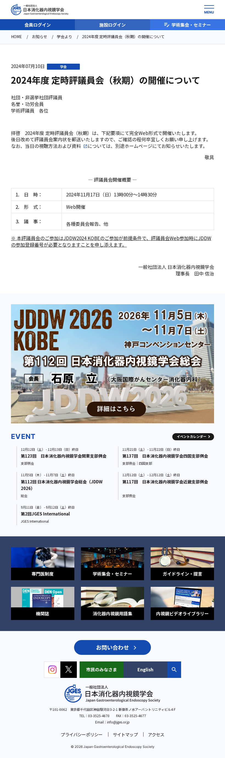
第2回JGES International (45, 514)
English (145, 669)
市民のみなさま (101, 669)
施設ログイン (112, 24)
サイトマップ (125, 734)
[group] (115, 364)
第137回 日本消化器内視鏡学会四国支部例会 (165, 456)
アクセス (156, 734)
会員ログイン (37, 24)
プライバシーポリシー (81, 734)
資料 (76, 146)
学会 (63, 66)
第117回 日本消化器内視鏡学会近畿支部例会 (165, 481)
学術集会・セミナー (191, 24)
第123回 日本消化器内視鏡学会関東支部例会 (63, 456)
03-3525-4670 (98, 715)
